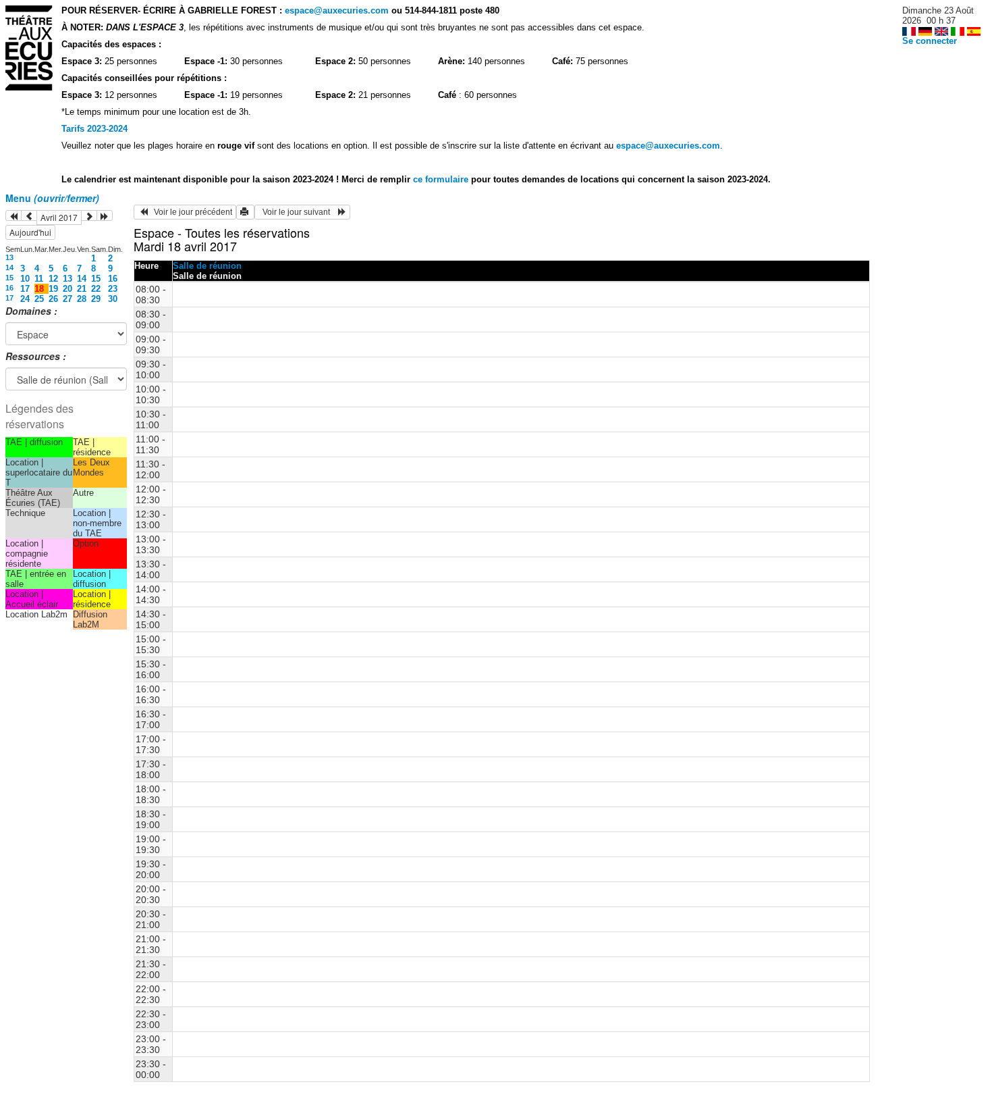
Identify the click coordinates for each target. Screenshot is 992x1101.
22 (96, 289)
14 (9, 267)
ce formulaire (442, 179)
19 (53, 289)
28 (81, 299)
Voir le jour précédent (190, 212)
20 (67, 289)
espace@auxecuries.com (337, 10)
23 (112, 289)
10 (25, 279)
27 (67, 299)
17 (25, 289)
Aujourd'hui (30, 232)
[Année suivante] (105, 215)
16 (112, 279)
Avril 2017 (59, 217)
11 (38, 279)
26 (53, 299)
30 (112, 299)
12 (53, 279)
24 (25, 299)
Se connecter (929, 41)
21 (81, 289)
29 (96, 299)
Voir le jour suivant (298, 212)
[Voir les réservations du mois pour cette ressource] (29, 215)
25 (39, 299)
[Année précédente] (13, 215)
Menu (52, 198)
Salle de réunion (207, 266)
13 (9, 257)
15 (9, 278)
